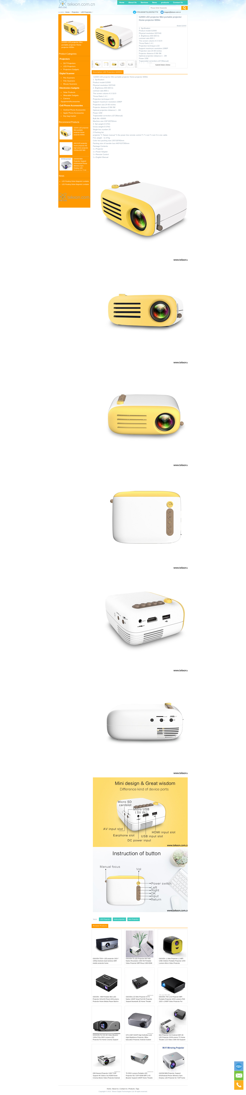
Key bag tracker (69, 116)
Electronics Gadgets (69, 88)
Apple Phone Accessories (73, 113)
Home (121, 2)
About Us (132, 2)
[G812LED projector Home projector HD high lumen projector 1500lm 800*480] (66, 148)
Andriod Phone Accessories (74, 110)
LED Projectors (86, 12)
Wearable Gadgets (71, 95)
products (165, 2)
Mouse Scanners (70, 84)
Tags (137, 1089)
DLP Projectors (69, 63)
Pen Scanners (69, 78)
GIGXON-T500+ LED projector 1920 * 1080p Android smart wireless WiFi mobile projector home (106, 961)
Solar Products (69, 92)
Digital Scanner (67, 73)
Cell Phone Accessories (71, 105)
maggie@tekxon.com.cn (172, 12)
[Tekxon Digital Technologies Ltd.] (76, 8)
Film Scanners (69, 81)
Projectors (75, 12)
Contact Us (178, 2)
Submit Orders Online (162, 65)
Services (144, 2)
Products (132, 1089)
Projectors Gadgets (71, 69)
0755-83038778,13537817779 (147, 12)
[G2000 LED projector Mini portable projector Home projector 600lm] (66, 133)
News (154, 2)
